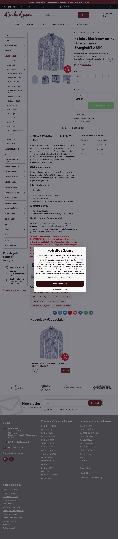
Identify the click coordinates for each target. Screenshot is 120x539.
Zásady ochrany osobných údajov (60, 277)
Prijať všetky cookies (60, 284)
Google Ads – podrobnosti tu (63, 267)
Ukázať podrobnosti (60, 289)
